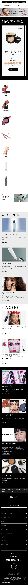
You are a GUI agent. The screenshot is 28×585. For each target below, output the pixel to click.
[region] (14, 580)
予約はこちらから (6, 453)
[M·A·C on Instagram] (13, 556)
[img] (13, 38)
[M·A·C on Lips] (20, 560)
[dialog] (13, 54)
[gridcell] (5, 63)
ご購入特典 (17, 489)
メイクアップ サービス (7, 529)
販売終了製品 (4, 544)
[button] (25, 5)
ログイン (3, 537)
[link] (4, 242)
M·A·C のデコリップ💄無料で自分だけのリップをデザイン (14, 2)
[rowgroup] (14, 134)
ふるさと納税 (4, 548)
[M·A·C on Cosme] (11, 560)
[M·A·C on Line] (16, 556)
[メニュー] (25, 5)
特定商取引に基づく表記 (13, 574)
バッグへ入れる (13, 69)
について (5, 521)
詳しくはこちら (5, 393)
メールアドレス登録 (6, 533)
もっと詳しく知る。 (6, 582)
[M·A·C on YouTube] (19, 556)
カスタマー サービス (6, 513)
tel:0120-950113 (14, 505)
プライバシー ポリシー (11, 573)
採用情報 (3, 540)
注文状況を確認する (6, 517)
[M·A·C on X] (10, 556)
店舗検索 (25, 489)
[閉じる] (24, 579)
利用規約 (18, 573)
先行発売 (20, 28)
